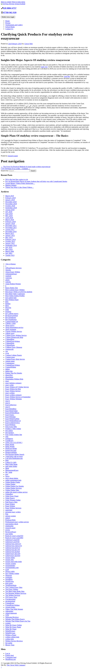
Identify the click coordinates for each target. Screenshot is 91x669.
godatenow (9, 438)
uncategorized (10, 601)
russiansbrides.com (12, 567)
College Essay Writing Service (16, 335)
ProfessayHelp (10, 520)
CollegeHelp (9, 343)
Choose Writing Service (13, 331)
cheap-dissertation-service (14, 327)
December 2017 (11, 226)
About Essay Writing (12, 272)
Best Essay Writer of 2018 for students (18, 292)
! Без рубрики (10, 264)
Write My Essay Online (13, 625)
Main (7, 468)
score (7, 569)
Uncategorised (10, 599)
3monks (8, 270)
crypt (7, 353)
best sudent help (11, 298)
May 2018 (9, 216)
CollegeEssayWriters (12, 341)
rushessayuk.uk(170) (12, 550)
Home (7, 21)
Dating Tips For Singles (13, 373)
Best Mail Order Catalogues (15, 294)
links (7, 460)
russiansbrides (10, 565)
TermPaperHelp (10, 585)
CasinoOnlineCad (11, 321)
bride (7, 310)
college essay (10, 333)
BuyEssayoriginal (11, 315)
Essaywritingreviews (12, 423)
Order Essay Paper (11, 496)
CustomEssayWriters (12, 365)
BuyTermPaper (10, 317)
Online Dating (10, 484)
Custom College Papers (13, 355)
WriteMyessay (10, 631)
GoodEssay (9, 440)
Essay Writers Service (13, 391)
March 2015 (9, 233)
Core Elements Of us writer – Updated (15, 169)
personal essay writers (13, 512)
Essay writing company (13, 395)
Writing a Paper (10, 635)
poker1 (7, 518)
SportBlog (9, 579)
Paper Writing (10, 506)
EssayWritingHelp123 (13, 421)
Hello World (9, 444)
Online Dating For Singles (14, 486)
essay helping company (13, 383)
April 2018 (9, 218)
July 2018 (8, 212)
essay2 (7, 403)
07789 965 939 (9, 12)
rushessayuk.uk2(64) (12, 552)
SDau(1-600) (10, 571)
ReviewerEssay (10, 532)
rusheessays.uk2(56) (12, 540)
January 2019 (10, 200)
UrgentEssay (9, 603)
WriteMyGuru (10, 633)
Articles (8, 282)
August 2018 (9, 210)
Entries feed (9, 655)
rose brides (9, 534)
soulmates (8, 577)
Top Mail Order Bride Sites (14, 591)
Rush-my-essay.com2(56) (14, 536)
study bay (44, 67)
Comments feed (10, 657)
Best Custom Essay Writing (15, 290)
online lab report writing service (16, 492)
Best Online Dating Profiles (15, 296)
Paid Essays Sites (11, 502)
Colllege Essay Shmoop (13, 347)
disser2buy (9, 375)
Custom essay (10, 357)
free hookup (9, 433)
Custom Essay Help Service (15, 359)
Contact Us (9, 29)
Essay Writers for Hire (13, 389)
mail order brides (11, 466)
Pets (6, 514)
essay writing (10, 393)
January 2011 (10, 243)
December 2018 (11, 202)
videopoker (9, 611)
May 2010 (9, 249)
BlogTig (8, 308)
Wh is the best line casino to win (16, 179)
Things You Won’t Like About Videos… (19, 187)
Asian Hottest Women (13, 284)
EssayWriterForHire (12, 419)
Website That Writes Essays (15, 619)
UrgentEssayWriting (12, 605)
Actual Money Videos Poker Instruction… (20, 183)
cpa (6, 351)
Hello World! (10, 446)
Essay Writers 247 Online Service (17, 387)
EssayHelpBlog (10, 409)
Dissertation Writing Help (14, 379)
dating (7, 369)
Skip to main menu (18, 2)
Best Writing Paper (12, 300)
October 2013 (10, 241)
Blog (7, 306)
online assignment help (13, 480)
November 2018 (11, 204)
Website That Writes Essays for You (17, 621)
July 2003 (8, 253)
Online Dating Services (13, 488)
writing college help (12, 637)
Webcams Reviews (12, 617)
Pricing (7, 23)
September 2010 (11, 245)
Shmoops (8, 575)
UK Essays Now (11, 597)
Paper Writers (10, 504)
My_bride (8, 472)
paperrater (8, 510)
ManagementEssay (12, 470)
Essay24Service (10, 405)
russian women (10, 563)
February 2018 (10, 222)
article (7, 280)
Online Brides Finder (12, 482)
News (7, 476)
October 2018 (10, 206)
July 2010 (8, 247)
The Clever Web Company (16, 665)
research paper (13, 156)
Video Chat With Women (14, 609)
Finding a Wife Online (13, 429)
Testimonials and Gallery (14, 25)
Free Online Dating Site (13, 435)
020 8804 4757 (9, 8)
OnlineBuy (9, 494)
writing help (9, 639)
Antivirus (8, 278)
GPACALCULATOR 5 (13, 442)
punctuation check (11, 524)
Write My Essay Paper (13, 627)
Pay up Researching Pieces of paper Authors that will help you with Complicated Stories (36, 181)
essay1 (7, 401)
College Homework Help (14, 337)
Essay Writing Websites (13, 399)
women (8, 623)
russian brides (10, 558)
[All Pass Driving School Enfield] (13, 4)
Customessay (10, 363)
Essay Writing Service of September (18, 397)
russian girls (9, 560)
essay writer (9, 385)
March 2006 (9, 251)
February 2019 (10, 198)
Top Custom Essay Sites (13, 587)
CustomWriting (10, 367)
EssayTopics (9, 415)
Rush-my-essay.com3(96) (14, 538)
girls (6, 437)
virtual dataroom (11, 613)
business (8, 312)
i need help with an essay (14, 456)
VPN (7, 615)
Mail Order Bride (11, 464)
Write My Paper (10, 629)
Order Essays (10, 498)
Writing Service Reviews (14, 641)
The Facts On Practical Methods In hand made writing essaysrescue (25, 167)
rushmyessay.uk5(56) (12, 556)
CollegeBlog (9, 339)
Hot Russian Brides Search (14, 454)
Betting (7, 304)
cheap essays (9, 325)
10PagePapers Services (13, 268)
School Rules (10, 27)
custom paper (10, 361)
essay (7, 381)
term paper (9, 583)
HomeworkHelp (11, 452)
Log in (7, 653)
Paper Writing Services (13, 508)
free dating (9, 431)
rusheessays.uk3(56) (12, 542)
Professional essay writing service (17, 522)
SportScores (9, 581)
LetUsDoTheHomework (14, 458)
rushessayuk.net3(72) (12, 548)
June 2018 (9, 214)
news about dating (11, 478)
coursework (9, 349)
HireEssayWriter (11, 448)
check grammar (10, 329)
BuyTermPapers (11, 319)
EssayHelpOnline (11, 411)
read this (67, 76)
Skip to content (6, 2)
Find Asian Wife (11, 427)
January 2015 (10, 235)
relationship (9, 526)
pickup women (10, 516)
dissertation (9, 377)
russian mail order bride (13, 562)
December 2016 (11, 231)
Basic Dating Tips (11, 288)
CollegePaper (10, 345)
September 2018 (11, 208)
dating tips (9, 371)
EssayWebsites (10, 417)
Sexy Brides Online (12, 573)
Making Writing (10, 185)
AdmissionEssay (11, 274)
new (6, 474)
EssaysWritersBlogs (12, 413)
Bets (6, 302)
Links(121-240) (10, 462)
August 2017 (9, 229)
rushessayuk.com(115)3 (13, 546)
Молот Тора (9, 645)
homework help (10, 450)
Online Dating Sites (12, 490)
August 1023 (9, 255)
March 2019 (9, 196)
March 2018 (9, 220)
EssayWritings (10, 425)
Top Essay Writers (11, 589)
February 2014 (10, 239)
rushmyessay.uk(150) (12, 554)
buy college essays (11, 313)
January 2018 (10, 224)
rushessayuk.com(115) (13, 544)
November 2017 (11, 228)
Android (8, 276)
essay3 (7, 407)
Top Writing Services (12, 595)
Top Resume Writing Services (15, 593)
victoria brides (10, 607)
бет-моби (8, 643)
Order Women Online (13, 500)
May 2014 (9, 237)
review (7, 530)
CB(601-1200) (10, 323)
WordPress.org (10, 659)
